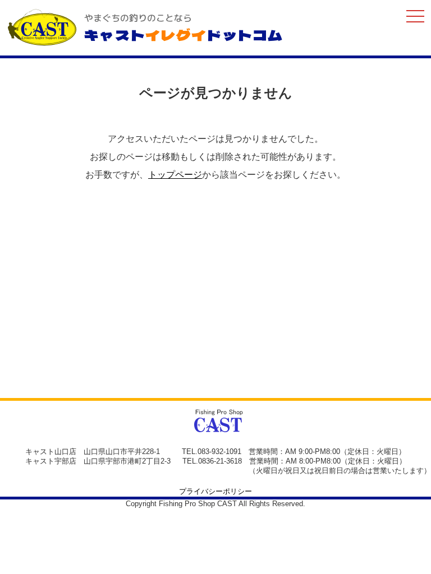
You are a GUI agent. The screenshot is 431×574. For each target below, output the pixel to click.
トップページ (175, 174)
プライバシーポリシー (215, 491)
